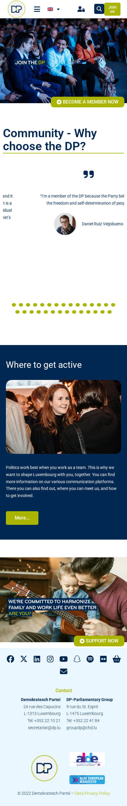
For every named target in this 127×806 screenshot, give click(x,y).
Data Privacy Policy (92, 793)
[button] (14, 305)
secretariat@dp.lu (44, 727)
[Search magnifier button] (99, 9)
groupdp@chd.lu (81, 727)
